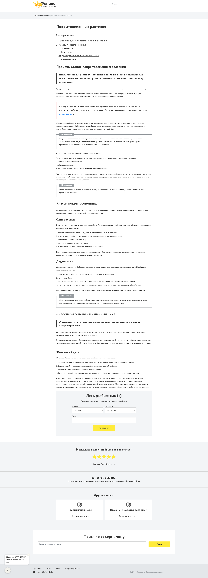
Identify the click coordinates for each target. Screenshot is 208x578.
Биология (44, 15)
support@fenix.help (45, 572)
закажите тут (66, 114)
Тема (74, 416)
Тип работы (109, 406)
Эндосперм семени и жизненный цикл (79, 55)
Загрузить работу (72, 568)
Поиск (159, 544)
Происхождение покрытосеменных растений (83, 41)
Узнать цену (104, 428)
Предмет (75, 406)
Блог (58, 568)
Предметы (37, 568)
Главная (36, 15)
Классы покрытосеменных (72, 45)
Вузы (49, 568)
